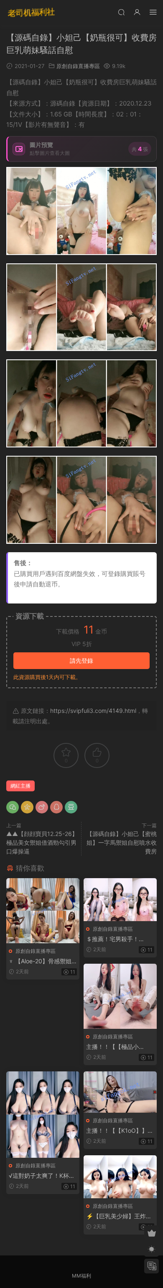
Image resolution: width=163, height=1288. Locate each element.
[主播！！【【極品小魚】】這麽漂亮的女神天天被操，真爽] (120, 996)
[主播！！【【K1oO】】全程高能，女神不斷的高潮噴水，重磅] (120, 1092)
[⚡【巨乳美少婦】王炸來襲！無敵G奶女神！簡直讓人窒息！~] (120, 1177)
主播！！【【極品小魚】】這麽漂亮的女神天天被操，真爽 (118, 1047)
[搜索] (121, 12)
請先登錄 (81, 660)
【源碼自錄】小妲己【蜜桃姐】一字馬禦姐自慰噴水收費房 (122, 842)
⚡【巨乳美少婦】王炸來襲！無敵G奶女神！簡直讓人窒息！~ (119, 1216)
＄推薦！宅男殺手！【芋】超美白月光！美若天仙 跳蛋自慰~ (118, 939)
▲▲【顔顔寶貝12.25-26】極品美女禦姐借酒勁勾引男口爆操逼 (42, 842)
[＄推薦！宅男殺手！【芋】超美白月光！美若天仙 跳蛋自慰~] (120, 899)
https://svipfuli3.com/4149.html (93, 710)
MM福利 (81, 1276)
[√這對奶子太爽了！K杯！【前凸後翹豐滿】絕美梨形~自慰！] (42, 1114)
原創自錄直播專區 (78, 66)
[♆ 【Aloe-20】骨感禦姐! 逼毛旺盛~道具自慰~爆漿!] (42, 910)
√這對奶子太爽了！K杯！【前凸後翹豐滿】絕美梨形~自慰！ (42, 1176)
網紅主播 (20, 786)
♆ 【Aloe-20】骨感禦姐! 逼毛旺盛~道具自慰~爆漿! (42, 961)
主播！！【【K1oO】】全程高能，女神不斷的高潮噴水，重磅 (119, 1131)
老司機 (31, 12)
